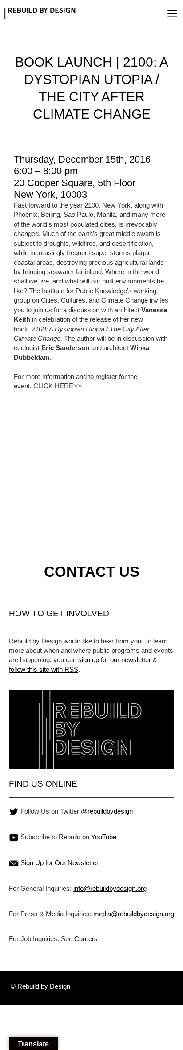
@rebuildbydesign (107, 811)
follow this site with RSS (43, 669)
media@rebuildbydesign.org (133, 914)
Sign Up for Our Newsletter (59, 862)
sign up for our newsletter (114, 659)
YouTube (103, 837)
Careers (86, 938)
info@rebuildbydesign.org (110, 888)
